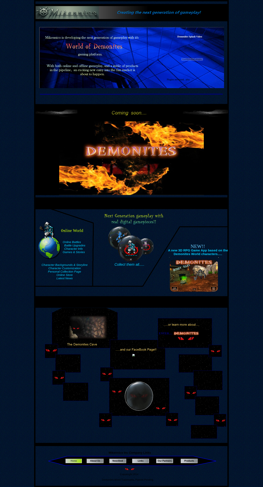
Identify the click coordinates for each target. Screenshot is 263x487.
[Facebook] (137, 357)
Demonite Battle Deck (205, 431)
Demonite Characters (208, 405)
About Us (95, 460)
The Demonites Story (208, 380)
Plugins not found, (175, 79)
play (188, 79)
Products (189, 460)
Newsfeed (117, 460)
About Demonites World (195, 362)
